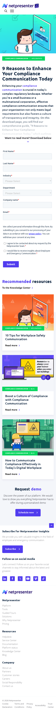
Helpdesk (6, 636)
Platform (6, 605)
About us (6, 667)
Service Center (9, 640)
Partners (6, 671)
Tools (5, 609)
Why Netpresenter (11, 620)
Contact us (7, 685)
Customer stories (10, 675)
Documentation (10, 644)
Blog (4, 654)
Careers (6, 678)
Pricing (5, 623)
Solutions (6, 616)
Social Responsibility (12, 682)
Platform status (10, 647)
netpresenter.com (20, 6)
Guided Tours (9, 612)
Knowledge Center (11, 651)
